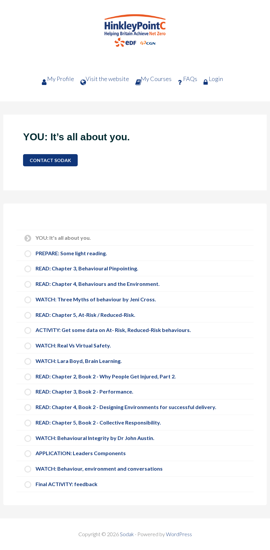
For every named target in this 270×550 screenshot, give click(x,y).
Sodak (127, 534)
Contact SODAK (50, 160)
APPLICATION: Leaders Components (81, 453)
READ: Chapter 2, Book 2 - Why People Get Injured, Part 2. (106, 376)
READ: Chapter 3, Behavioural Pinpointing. (87, 268)
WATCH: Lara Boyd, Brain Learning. (79, 361)
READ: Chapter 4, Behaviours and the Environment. (98, 284)
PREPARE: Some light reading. (71, 253)
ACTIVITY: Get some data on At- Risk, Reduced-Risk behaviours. (113, 330)
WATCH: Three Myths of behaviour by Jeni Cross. (96, 299)
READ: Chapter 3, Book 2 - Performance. (84, 391)
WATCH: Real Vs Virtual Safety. (73, 345)
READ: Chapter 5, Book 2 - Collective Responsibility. (98, 422)
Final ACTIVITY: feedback (66, 484)
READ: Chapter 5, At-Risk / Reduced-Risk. (85, 315)
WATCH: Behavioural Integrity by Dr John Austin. (95, 438)
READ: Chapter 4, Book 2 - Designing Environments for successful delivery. (126, 407)
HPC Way (135, 34)
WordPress (179, 534)
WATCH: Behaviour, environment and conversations (99, 468)
